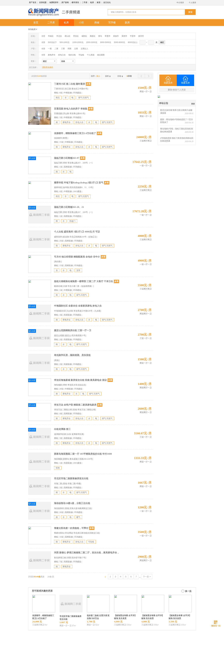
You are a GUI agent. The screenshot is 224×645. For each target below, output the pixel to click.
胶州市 (141, 36)
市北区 (59, 36)
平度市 (132, 36)
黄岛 (100, 36)
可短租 (81, 55)
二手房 (84, 2)
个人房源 (90, 55)
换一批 (188, 591)
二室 (57, 49)
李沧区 (76, 36)
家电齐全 (51, 55)
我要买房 (185, 83)
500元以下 (52, 42)
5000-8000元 (119, 42)
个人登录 (192, 3)
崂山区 (67, 36)
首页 (35, 22)
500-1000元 (64, 42)
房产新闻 (65, 2)
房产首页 (32, 2)
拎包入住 (62, 55)
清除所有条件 (47, 67)
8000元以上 (133, 42)
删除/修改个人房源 (177, 90)
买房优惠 (42, 2)
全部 (43, 36)
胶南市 (116, 36)
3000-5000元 (105, 42)
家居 (98, 2)
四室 (69, 49)
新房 (127, 22)
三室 (63, 49)
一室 (50, 49)
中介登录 (180, 3)
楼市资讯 (75, 2)
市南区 (50, 36)
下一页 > (147, 576)
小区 (81, 22)
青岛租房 (32, 29)
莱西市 (124, 36)
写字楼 (112, 22)
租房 (92, 2)
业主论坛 (107, 2)
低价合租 (72, 55)
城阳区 (84, 36)
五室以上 (84, 49)
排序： (95, 76)
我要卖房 (168, 83)
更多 (193, 104)
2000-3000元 (91, 42)
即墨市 (107, 36)
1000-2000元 (77, 42)
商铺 (96, 22)
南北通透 (101, 55)
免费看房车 (54, 2)
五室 (76, 49)
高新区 (92, 36)
